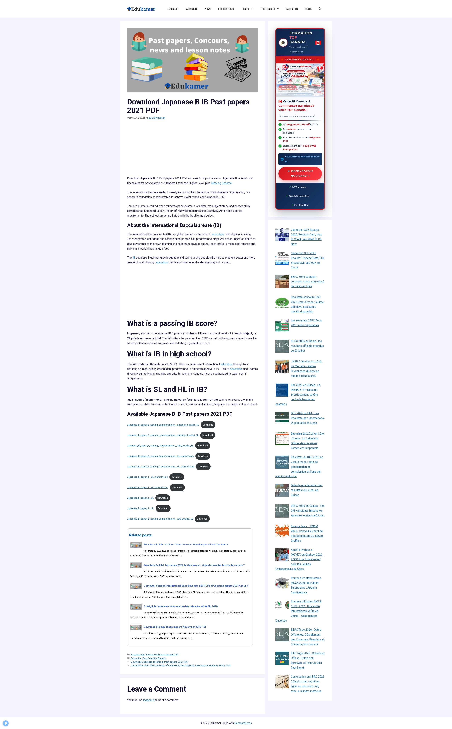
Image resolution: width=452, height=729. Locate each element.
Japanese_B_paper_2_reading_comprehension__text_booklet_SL (160, 518)
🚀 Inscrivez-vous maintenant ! (300, 173)
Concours (192, 8)
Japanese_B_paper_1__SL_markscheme (147, 477)
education (218, 234)
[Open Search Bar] (320, 9)
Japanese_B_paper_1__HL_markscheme (147, 487)
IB (133, 257)
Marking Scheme (221, 183)
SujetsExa (292, 8)
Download (208, 424)
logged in (148, 700)
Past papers (268, 8)
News (208, 8)
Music (308, 8)
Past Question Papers (154, 658)
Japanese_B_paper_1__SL (140, 498)
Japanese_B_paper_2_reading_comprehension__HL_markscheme (160, 466)
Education (173, 8)
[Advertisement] (192, 150)
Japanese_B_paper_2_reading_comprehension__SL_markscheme (160, 456)
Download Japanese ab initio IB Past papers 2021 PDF (159, 661)
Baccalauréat (138, 654)
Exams (245, 8)
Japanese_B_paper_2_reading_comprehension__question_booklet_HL (163, 424)
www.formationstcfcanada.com (302, 159)
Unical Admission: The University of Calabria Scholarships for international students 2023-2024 (181, 665)
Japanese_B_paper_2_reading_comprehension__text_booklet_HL (160, 445)
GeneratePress (243, 723)
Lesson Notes (226, 8)
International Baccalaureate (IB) (162, 654)
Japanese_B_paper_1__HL (140, 508)
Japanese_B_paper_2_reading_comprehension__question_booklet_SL (162, 435)
